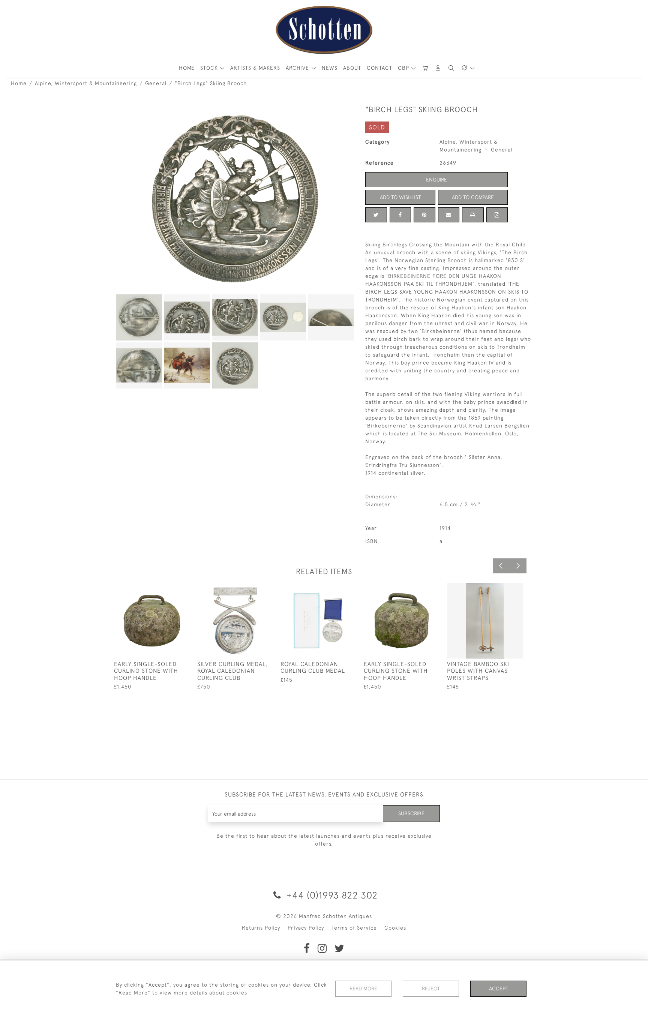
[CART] (425, 68)
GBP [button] (404, 68)
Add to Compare (473, 197)
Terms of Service (354, 928)
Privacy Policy (306, 928)
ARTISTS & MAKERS (255, 68)
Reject (431, 989)
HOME (187, 68)
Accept (498, 989)
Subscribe (411, 813)
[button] (438, 68)
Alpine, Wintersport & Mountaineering (86, 83)
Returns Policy (261, 928)
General (155, 83)
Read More (363, 989)
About (352, 68)
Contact (379, 68)
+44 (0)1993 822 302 (331, 895)
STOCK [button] (210, 68)
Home (19, 83)
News (330, 68)
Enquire (436, 180)
